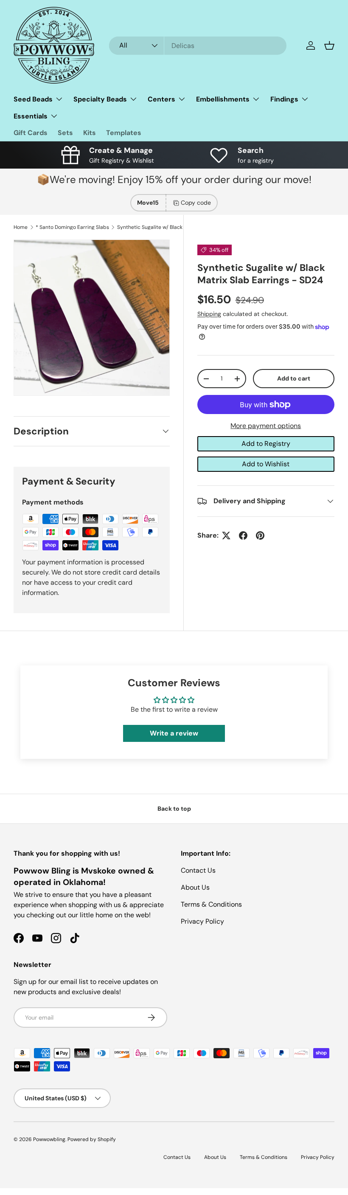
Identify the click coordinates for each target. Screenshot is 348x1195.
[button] (329, 45)
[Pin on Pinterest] (260, 535)
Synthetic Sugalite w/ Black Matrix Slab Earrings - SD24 (168, 227)
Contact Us (198, 870)
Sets (65, 132)
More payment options (265, 425)
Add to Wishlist (265, 463)
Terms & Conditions (211, 904)
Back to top (174, 808)
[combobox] (197, 46)
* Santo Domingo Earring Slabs (72, 227)
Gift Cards (31, 132)
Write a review (174, 733)
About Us (195, 887)
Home (21, 227)
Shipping (209, 314)
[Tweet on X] (226, 535)
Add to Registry (265, 443)
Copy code (196, 202)
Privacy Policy (202, 921)
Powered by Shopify (91, 1139)
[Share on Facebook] (243, 535)
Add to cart (293, 378)
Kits (89, 132)
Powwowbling (49, 1139)
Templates (123, 132)
